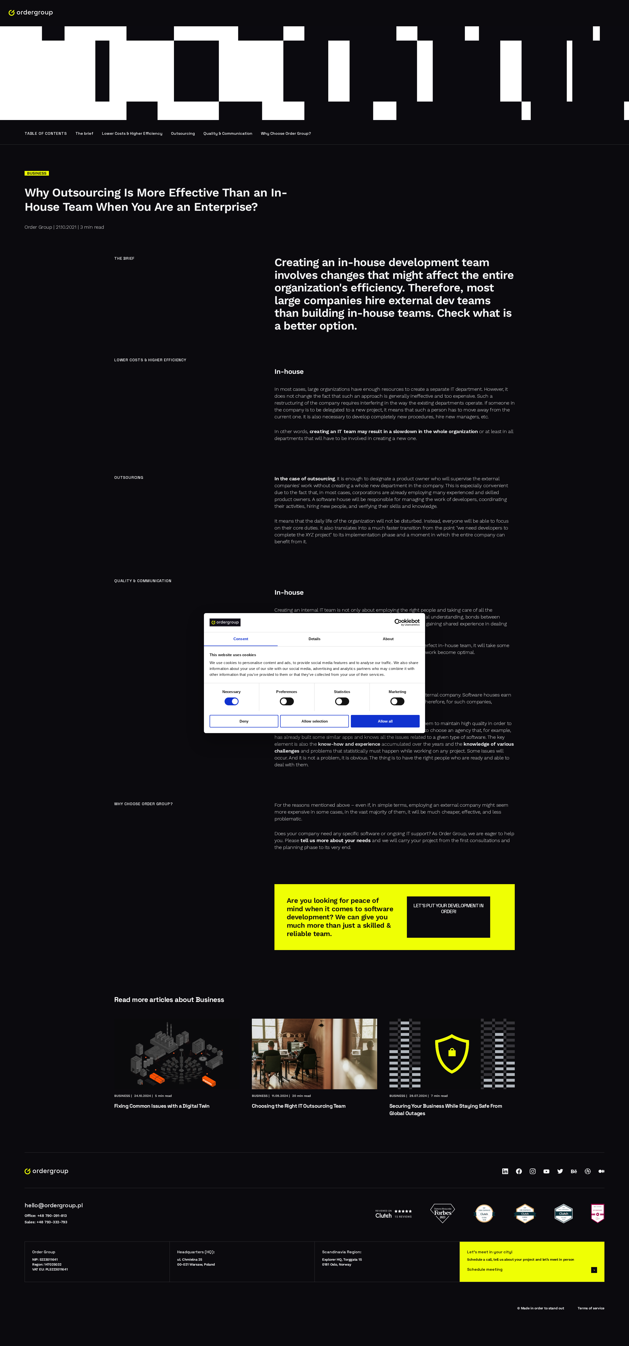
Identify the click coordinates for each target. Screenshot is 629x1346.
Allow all (385, 721)
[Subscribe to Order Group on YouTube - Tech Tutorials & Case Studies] (546, 1173)
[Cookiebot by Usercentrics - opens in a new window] (398, 622)
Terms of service (591, 1308)
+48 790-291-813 (52, 1215)
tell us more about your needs (335, 840)
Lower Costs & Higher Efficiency (132, 133)
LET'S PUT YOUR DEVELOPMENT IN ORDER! (448, 909)
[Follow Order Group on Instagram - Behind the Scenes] (533, 1173)
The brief (84, 133)
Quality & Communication (227, 133)
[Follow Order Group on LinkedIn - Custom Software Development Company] (505, 1173)
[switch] (287, 701)
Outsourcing (183, 133)
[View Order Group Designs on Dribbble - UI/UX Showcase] (588, 1173)
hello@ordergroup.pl (54, 1205)
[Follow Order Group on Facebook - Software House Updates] (519, 1173)
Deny (244, 721)
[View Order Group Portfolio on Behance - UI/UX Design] (574, 1173)
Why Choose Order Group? (286, 133)
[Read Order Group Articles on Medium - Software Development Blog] (601, 1173)
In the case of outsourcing (304, 479)
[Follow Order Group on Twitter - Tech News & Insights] (560, 1173)
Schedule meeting (484, 1269)
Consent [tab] (240, 638)
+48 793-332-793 (52, 1222)
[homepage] (31, 12)
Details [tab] (315, 638)
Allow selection (314, 721)
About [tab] (388, 638)
